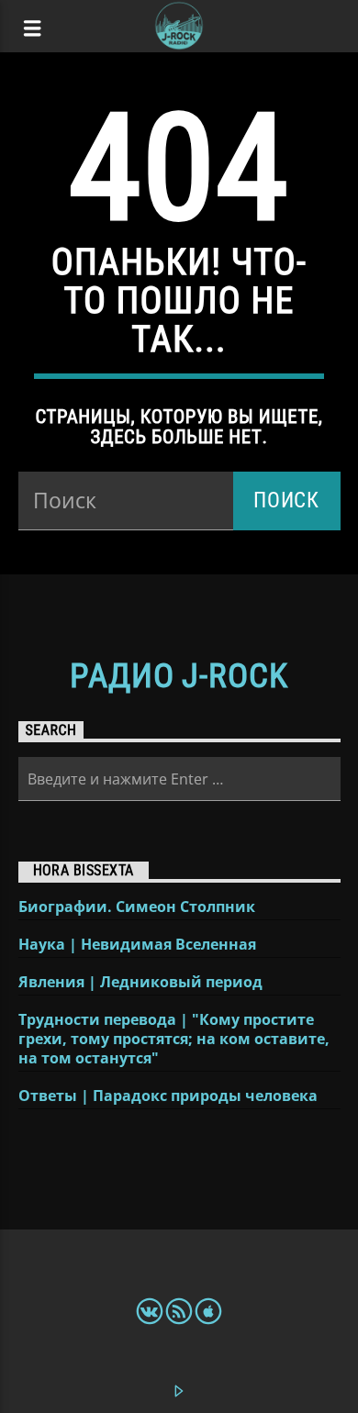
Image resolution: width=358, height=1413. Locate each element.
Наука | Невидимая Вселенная (137, 944)
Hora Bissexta (83, 870)
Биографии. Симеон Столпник (136, 907)
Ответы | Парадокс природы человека (168, 1096)
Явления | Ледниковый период (140, 982)
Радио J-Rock (178, 676)
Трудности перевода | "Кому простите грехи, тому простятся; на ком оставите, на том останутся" (174, 1039)
